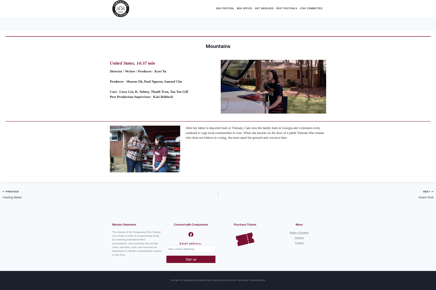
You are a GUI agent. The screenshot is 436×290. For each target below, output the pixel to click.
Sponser (299, 237)
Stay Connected (311, 8)
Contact (299, 242)
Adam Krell (425, 194)
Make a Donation (299, 232)
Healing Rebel (12, 194)
